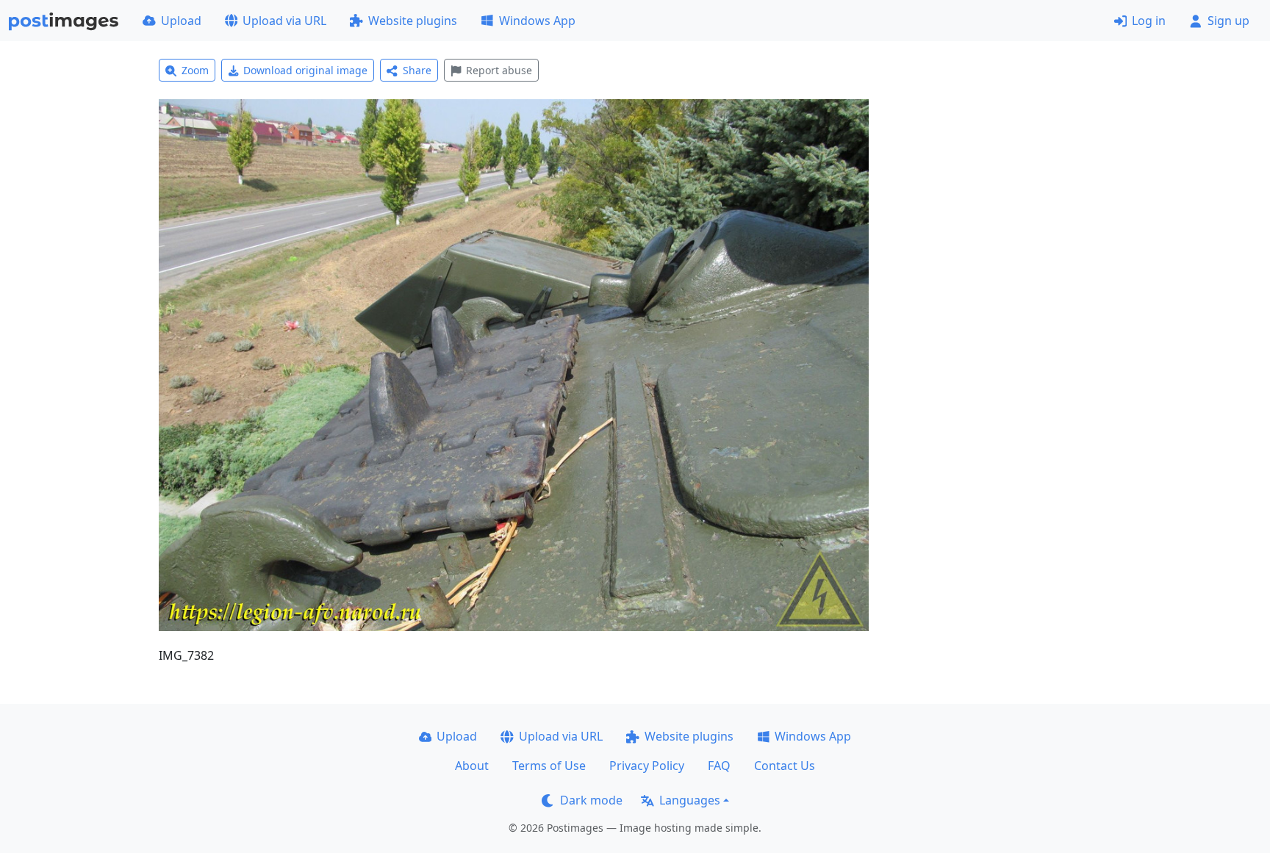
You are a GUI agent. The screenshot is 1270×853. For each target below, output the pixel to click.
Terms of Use (549, 765)
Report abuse (499, 70)
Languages (689, 800)
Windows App (537, 20)
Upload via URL (284, 20)
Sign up (1228, 20)
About (472, 765)
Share (417, 70)
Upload (181, 20)
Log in (1149, 20)
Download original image (305, 70)
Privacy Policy (646, 765)
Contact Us (784, 765)
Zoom (195, 70)
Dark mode (591, 800)
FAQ (719, 765)
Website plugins (412, 20)
